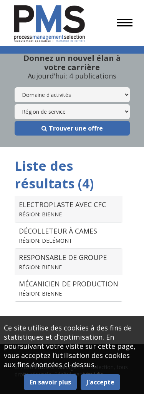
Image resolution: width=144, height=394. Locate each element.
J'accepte (100, 382)
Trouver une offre (75, 128)
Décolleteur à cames (58, 235)
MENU (124, 23)
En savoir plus (50, 382)
